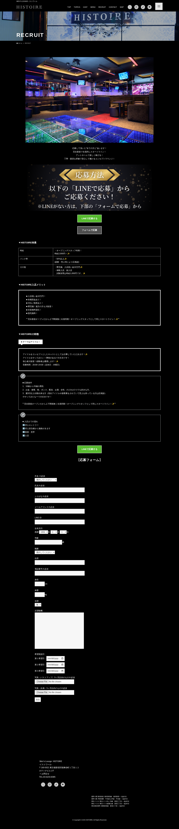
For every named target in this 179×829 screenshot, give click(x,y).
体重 (37, 590)
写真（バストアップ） (55, 677)
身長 (37, 580)
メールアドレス (44, 507)
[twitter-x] (129, 7)
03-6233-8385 (49, 777)
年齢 (37, 538)
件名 (40, 476)
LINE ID (38, 518)
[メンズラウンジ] (29, 7)
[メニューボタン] (159, 6)
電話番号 (41, 569)
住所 (37, 558)
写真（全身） (51, 688)
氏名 (39, 486)
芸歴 (37, 601)
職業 (37, 549)
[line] (149, 7)
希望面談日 (39, 654)
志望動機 (38, 611)
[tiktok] (143, 7)
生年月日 (38, 528)
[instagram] (136, 7)
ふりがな (41, 496)
